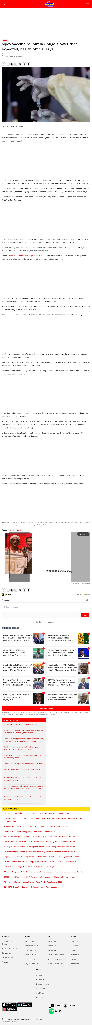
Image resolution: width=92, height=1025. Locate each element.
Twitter (74, 950)
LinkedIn (74, 959)
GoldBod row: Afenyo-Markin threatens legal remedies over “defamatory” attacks (21, 749)
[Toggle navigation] (87, 4)
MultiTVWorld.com (56, 955)
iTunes (71, 1006)
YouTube (74, 941)
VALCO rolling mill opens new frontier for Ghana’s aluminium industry (22, 780)
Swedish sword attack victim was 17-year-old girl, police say (23, 772)
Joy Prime (52, 950)
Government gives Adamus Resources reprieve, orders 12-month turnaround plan (39, 852)
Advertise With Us (9, 948)
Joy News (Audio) (55, 964)
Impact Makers (42, 984)
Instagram (75, 955)
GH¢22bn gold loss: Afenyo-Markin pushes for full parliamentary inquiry (23, 757)
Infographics (76, 964)
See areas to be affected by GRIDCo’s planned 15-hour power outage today (23, 799)
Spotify (58, 1011)
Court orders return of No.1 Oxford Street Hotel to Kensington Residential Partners (39, 842)
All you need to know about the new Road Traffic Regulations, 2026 (33, 882)
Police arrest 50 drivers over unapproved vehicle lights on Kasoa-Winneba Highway (40, 862)
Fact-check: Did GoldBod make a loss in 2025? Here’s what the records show (37, 813)
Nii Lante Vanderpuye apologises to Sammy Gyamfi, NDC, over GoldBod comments (39, 836)
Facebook (75, 946)
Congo (12, 530)
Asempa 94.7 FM (32, 955)
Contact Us (6, 953)
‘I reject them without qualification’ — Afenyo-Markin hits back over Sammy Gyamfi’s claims (24, 732)
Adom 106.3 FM (31, 946)
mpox (19, 530)
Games (39, 975)
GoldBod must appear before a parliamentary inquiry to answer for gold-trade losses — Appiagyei (24, 741)
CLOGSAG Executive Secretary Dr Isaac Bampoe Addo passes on (31, 887)
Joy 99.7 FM (30, 941)
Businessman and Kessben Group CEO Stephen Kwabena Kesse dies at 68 (36, 826)
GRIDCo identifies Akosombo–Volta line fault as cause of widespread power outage (39, 877)
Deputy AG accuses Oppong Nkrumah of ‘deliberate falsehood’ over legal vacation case (41, 857)
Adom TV (52, 946)
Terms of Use (7, 957)
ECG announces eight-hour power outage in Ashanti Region (29, 867)
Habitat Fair (41, 979)
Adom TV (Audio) (55, 959)
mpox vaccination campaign (21, 256)
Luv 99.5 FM (30, 959)
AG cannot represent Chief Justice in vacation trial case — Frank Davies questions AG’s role (43, 872)
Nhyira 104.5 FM (32, 964)
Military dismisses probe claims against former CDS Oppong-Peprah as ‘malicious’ (39, 847)
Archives (40, 993)
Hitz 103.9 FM (30, 950)
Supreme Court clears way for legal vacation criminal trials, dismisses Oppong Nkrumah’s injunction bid (43, 820)
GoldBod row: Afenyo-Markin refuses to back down (23, 765)
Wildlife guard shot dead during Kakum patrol (21, 726)
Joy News (52, 941)
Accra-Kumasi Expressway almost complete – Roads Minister (30, 832)
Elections (40, 997)
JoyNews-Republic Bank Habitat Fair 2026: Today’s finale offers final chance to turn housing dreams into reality (23, 789)
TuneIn (57, 1006)
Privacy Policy (7, 962)
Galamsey (40, 988)
